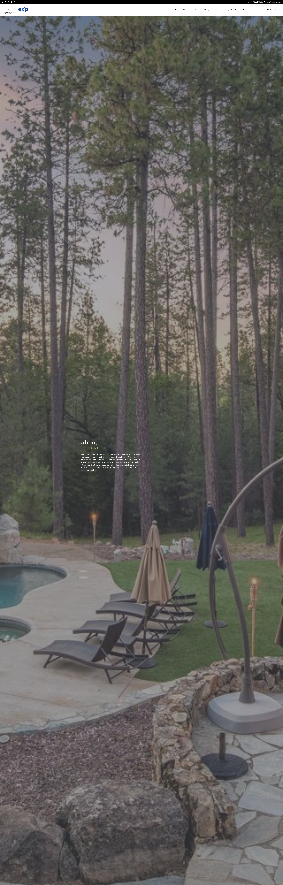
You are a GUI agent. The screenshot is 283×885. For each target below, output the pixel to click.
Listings (196, 10)
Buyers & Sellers (232, 10)
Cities (218, 10)
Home (177, 10)
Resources (246, 10)
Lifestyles (207, 10)
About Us (186, 10)
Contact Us (260, 10)
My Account (271, 10)
